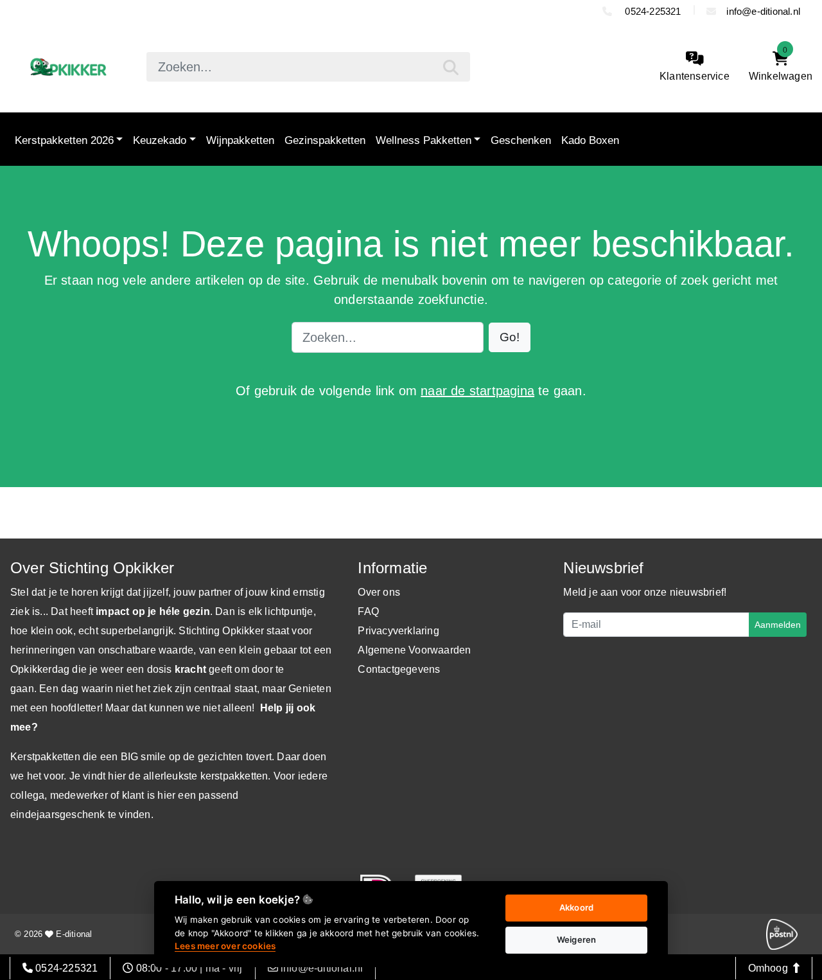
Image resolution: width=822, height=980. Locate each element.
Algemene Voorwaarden (414, 650)
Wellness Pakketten (423, 140)
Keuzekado (159, 140)
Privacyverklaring (398, 630)
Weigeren (577, 939)
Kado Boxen (590, 140)
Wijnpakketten (240, 140)
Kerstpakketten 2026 (64, 140)
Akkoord (576, 907)
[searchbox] (307, 67)
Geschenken (521, 140)
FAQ (368, 611)
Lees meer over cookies (225, 946)
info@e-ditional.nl (763, 11)
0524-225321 (651, 11)
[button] (509, 338)
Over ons (379, 592)
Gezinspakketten (324, 140)
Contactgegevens (399, 669)
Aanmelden (778, 624)
